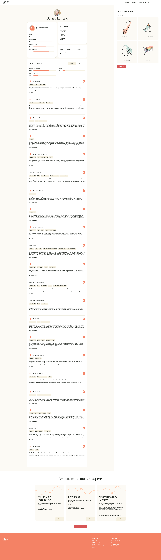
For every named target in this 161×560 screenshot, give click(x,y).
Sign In (149, 2)
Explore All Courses (80, 526)
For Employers (115, 544)
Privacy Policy (14, 556)
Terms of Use (6, 556)
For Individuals (115, 546)
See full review (32, 92)
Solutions (113, 542)
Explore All (121, 66)
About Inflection (142, 2)
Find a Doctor (134, 2)
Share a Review (96, 544)
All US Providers (43, 556)
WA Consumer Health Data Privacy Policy (28, 556)
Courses (127, 2)
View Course (60, 519)
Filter (72, 63)
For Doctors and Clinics (98, 546)
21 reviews (38, 28)
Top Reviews (80, 63)
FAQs (93, 547)
